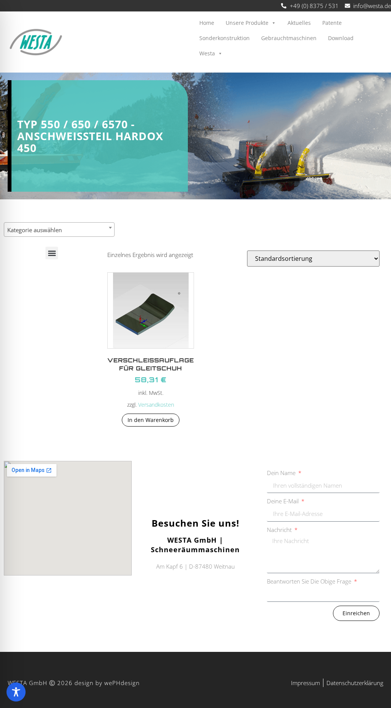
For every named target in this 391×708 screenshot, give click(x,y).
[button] (51, 253)
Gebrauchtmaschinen (289, 38)
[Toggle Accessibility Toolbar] (16, 692)
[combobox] (59, 229)
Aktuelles (299, 22)
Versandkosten (156, 404)
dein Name (282, 473)
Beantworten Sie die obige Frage (310, 581)
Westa (207, 53)
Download (341, 38)
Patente (332, 22)
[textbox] (59, 230)
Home (206, 22)
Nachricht (280, 529)
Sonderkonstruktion (224, 38)
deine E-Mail (283, 501)
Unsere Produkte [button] (247, 22)
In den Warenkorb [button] (151, 420)
